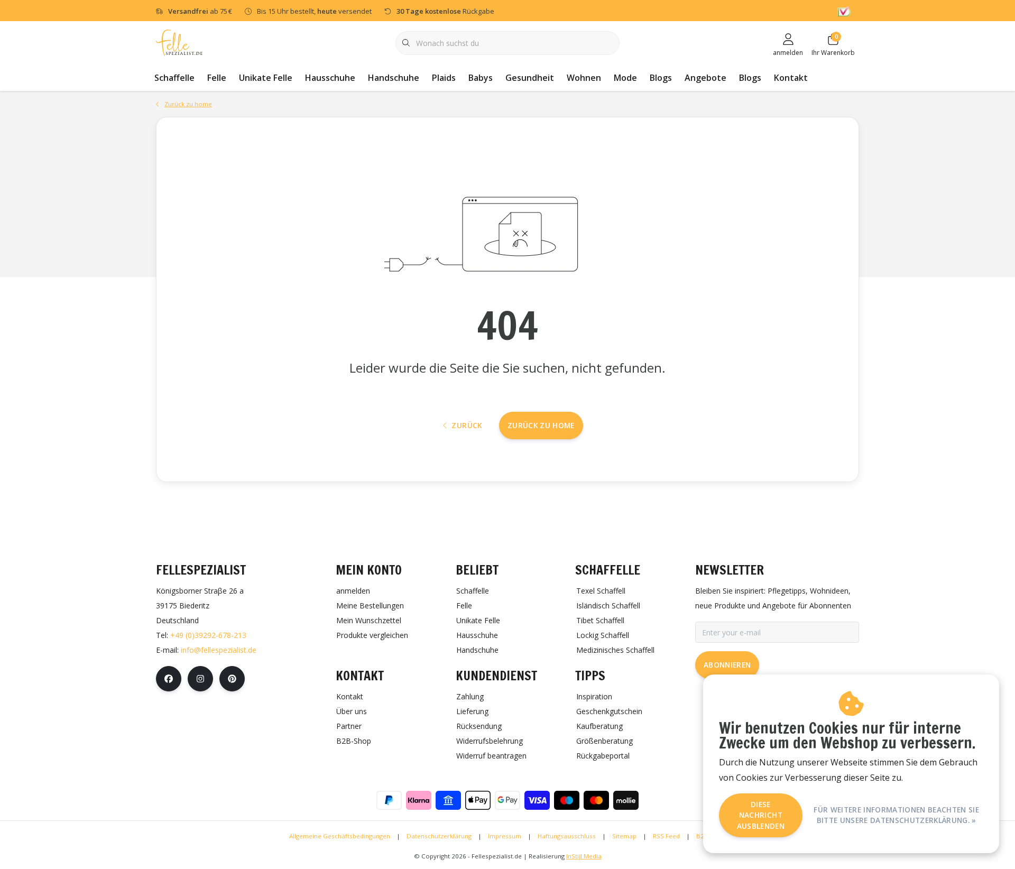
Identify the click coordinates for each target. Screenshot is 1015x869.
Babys (480, 78)
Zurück (466, 425)
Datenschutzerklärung (439, 836)
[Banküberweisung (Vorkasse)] (448, 800)
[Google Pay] (507, 800)
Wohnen (584, 78)
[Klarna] (418, 800)
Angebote (705, 78)
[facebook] (168, 678)
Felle (216, 78)
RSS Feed (666, 836)
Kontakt (791, 78)
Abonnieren (727, 665)
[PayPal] (389, 800)
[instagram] (200, 678)
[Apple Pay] (478, 800)
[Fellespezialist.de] (179, 42)
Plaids (444, 78)
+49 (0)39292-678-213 (208, 635)
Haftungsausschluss (567, 836)
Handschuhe (393, 78)
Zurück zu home (541, 425)
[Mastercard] (596, 800)
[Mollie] (626, 800)
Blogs (661, 78)
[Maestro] (566, 800)
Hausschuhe (330, 78)
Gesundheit (529, 78)
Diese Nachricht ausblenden (761, 815)
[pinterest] (232, 678)
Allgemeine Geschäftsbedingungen (339, 836)
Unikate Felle (265, 78)
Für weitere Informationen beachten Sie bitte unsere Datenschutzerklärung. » (896, 815)
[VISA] (537, 800)
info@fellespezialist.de (218, 650)
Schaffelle (174, 78)
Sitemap (624, 836)
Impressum (504, 836)
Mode (625, 78)
